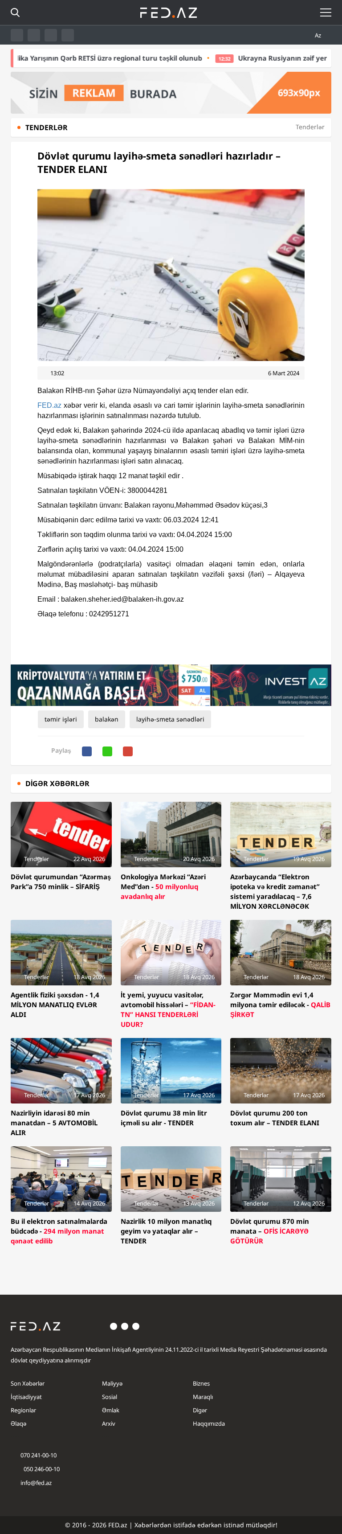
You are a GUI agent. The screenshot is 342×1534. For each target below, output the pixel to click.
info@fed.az (36, 1483)
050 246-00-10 (41, 1469)
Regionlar (23, 1410)
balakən (106, 719)
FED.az (49, 405)
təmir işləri (61, 719)
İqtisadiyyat (26, 1397)
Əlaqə (18, 1423)
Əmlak (110, 1410)
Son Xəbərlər (28, 1383)
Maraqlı (203, 1397)
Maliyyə (112, 1383)
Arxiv (108, 1423)
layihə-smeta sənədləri (170, 719)
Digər (200, 1410)
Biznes (201, 1383)
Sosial (109, 1397)
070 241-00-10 (38, 1455)
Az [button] (318, 35)
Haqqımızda (209, 1423)
